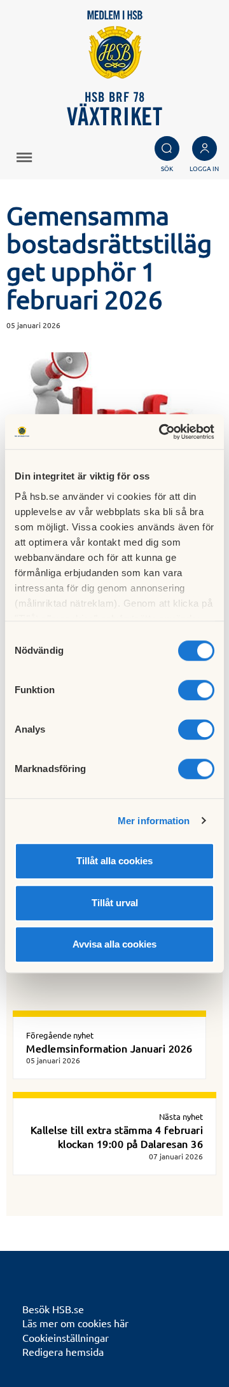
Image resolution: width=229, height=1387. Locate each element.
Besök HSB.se (53, 1308)
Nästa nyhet (181, 1116)
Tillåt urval (115, 902)
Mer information (154, 820)
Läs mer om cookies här (75, 1322)
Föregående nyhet (60, 1035)
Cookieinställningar (65, 1337)
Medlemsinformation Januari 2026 (109, 1048)
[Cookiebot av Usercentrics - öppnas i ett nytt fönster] (161, 432)
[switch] (196, 690)
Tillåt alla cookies (114, 860)
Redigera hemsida (63, 1351)
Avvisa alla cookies (114, 944)
